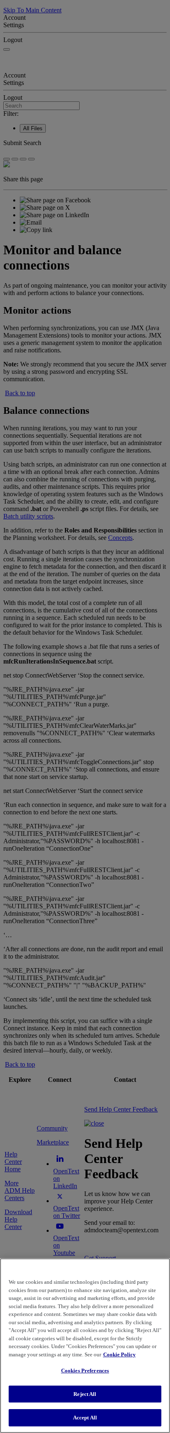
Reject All (84, 1394)
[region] (85, 1345)
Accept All (85, 1417)
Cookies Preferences (85, 1370)
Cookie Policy (119, 1354)
